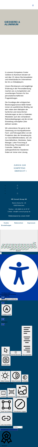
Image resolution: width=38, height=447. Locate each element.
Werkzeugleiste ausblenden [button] (9, 299)
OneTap (12, 297)
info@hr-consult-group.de (21, 211)
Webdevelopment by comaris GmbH (19, 216)
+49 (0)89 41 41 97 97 (21, 209)
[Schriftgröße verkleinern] (3, 303)
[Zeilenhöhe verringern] (3, 324)
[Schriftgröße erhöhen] (3, 298)
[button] (1, 253)
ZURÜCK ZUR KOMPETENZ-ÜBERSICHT (20, 168)
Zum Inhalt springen (6, 427)
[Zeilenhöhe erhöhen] (3, 319)
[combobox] (19, 240)
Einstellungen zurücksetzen (9, 429)
